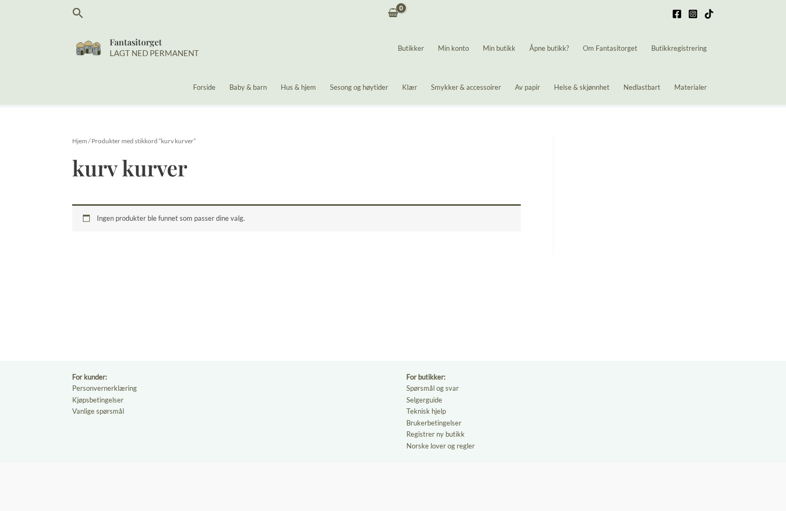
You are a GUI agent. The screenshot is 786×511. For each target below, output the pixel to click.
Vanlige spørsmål (98, 411)
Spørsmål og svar (432, 388)
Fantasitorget (136, 42)
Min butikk (499, 48)
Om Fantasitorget (610, 48)
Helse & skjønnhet (582, 87)
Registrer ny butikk (435, 434)
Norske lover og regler (440, 446)
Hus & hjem (298, 87)
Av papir (527, 87)
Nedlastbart (641, 87)
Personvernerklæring (104, 388)
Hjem (79, 141)
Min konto (453, 48)
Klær (409, 87)
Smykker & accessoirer (466, 87)
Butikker (411, 48)
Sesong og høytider (359, 87)
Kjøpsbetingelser (98, 400)
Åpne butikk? (549, 48)
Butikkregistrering (679, 48)
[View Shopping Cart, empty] (393, 13)
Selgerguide (424, 400)
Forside (204, 87)
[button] (78, 13)
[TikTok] (709, 14)
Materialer (690, 87)
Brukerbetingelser (433, 423)
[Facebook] (677, 14)
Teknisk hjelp (426, 411)
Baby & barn (248, 87)
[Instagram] (693, 14)
